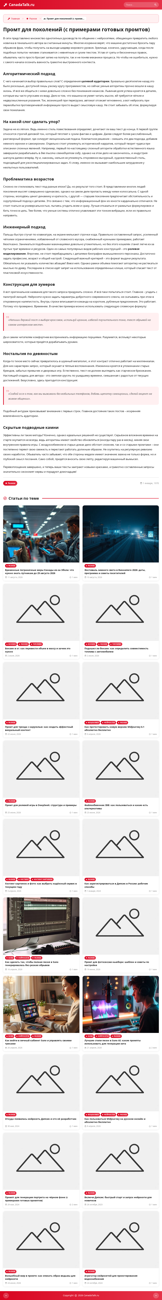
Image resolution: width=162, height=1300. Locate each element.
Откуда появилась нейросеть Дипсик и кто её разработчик (40, 1118)
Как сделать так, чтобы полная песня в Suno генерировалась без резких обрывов (31, 963)
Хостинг (24, 879)
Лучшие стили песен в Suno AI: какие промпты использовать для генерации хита (112, 1042)
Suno (10, 958)
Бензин (12, 644)
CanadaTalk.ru (21, 4)
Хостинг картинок (43, 879)
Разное (11, 483)
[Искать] (155, 4)
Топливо (37, 644)
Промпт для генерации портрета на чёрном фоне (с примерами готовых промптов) (36, 1199)
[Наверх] (6, 1295)
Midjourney (93, 722)
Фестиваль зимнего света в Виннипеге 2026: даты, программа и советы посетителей (114, 571)
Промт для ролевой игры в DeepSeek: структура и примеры (41, 805)
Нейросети (109, 722)
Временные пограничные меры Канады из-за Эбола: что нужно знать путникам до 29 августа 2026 (39, 571)
